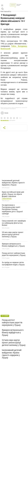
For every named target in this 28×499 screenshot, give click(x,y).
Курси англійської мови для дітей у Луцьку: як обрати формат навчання (13, 194)
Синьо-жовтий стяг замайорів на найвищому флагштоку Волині (14, 223)
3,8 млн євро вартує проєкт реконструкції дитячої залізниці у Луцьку (12, 234)
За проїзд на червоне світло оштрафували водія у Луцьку (13, 263)
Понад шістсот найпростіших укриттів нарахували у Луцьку (14, 254)
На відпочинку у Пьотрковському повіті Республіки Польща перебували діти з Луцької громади (12, 209)
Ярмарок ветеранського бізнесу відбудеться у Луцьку (13, 245)
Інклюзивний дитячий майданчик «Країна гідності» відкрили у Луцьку (13, 182)
